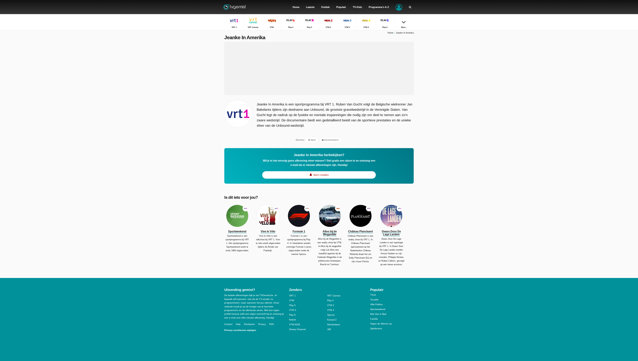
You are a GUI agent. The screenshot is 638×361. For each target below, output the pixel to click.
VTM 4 (330, 310)
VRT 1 (292, 295)
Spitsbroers (376, 328)
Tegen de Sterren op (381, 323)
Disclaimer (249, 324)
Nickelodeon (333, 324)
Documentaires (331, 140)
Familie (374, 318)
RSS (271, 324)
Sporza (331, 315)
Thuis (373, 294)
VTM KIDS (294, 324)
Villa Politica (376, 304)
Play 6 (292, 315)
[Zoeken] (410, 7)
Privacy (262, 324)
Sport (313, 140)
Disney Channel (297, 329)
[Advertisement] (319, 68)
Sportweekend (377, 309)
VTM (291, 300)
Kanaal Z (332, 319)
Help (238, 324)
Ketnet (292, 319)
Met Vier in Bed (378, 314)
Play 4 (330, 300)
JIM (329, 329)
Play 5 (292, 305)
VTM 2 (330, 305)
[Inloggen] (399, 7)
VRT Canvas (333, 295)
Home (390, 33)
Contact (228, 324)
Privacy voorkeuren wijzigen (240, 330)
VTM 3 (292, 310)
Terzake (374, 299)
